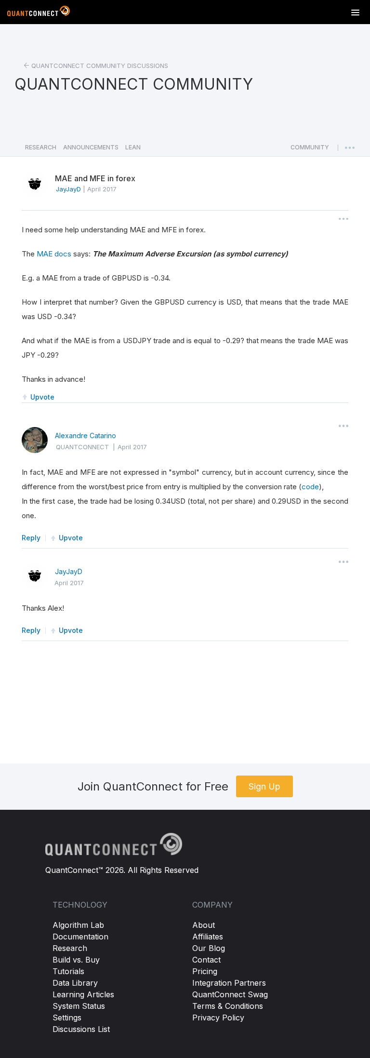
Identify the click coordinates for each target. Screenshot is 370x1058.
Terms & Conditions (227, 1006)
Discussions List (81, 1029)
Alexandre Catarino (85, 435)
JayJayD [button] (68, 189)
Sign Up (264, 786)
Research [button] (40, 147)
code (310, 486)
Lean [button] (133, 147)
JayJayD (68, 571)
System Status (79, 1006)
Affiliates (207, 936)
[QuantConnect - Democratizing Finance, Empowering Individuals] (38, 13)
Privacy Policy (218, 1017)
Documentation (80, 936)
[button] (309, 150)
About (203, 925)
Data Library (75, 983)
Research (70, 948)
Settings (67, 1017)
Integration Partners (229, 983)
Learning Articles (83, 994)
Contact (206, 959)
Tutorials (68, 971)
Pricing (204, 971)
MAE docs (54, 253)
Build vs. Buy (76, 959)
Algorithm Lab (78, 925)
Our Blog (208, 948)
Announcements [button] (91, 147)
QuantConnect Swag (230, 994)
